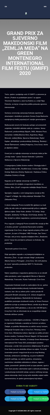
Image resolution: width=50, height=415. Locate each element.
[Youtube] (29, 3)
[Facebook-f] (20, 3)
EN (6, 6)
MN (45, 6)
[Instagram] (25, 3)
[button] (46, 13)
